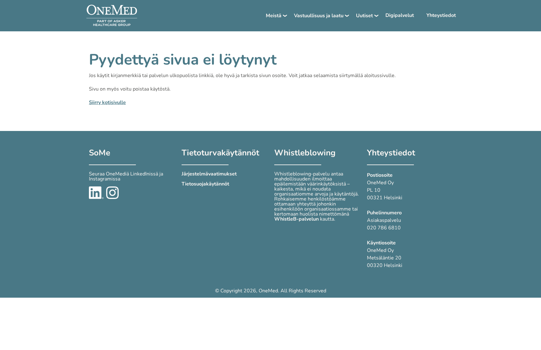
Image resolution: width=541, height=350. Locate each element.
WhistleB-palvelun (296, 219)
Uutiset (364, 15)
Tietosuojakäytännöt (205, 183)
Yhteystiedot (441, 15)
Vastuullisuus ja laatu (318, 15)
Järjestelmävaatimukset (209, 173)
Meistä (273, 15)
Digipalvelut (399, 15)
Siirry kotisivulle (107, 102)
